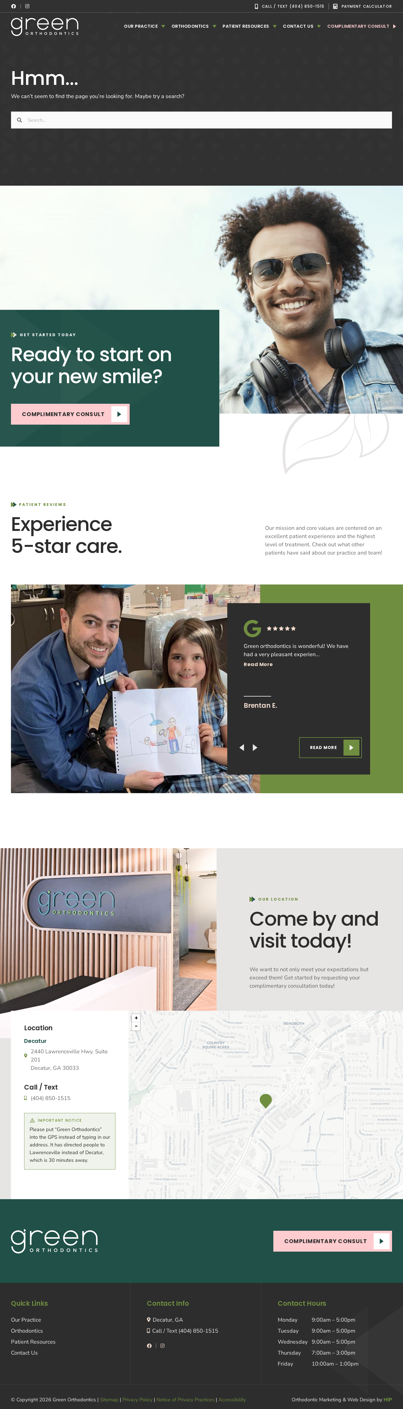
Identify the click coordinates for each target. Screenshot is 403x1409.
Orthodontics (190, 26)
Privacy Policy (137, 1399)
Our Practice (141, 26)
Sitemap (109, 1399)
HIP (388, 1399)
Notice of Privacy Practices (185, 1399)
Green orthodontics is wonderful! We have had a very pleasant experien (296, 655)
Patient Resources (246, 26)
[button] (266, 1101)
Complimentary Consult (358, 26)
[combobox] (201, 120)
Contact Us (298, 26)
